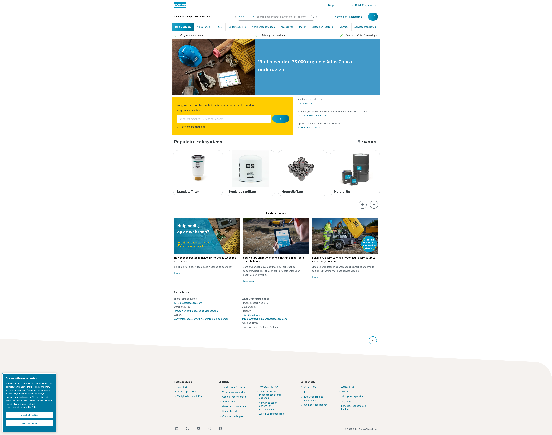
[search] (312, 16)
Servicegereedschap (365, 26)
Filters (219, 26)
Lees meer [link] (248, 281)
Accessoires (287, 26)
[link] (215, 5)
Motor (302, 26)
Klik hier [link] (178, 273)
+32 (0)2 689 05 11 (252, 314)
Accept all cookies (29, 415)
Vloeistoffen (203, 26)
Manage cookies (29, 423)
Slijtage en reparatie (322, 26)
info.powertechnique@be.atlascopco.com (196, 310)
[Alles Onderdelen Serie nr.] (276, 17)
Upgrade (344, 26)
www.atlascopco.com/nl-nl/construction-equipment (201, 318)
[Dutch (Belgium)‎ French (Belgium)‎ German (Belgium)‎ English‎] (366, 5)
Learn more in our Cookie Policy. (22, 407)
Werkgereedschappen (263, 26)
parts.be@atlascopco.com (188, 302)
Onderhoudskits (237, 26)
